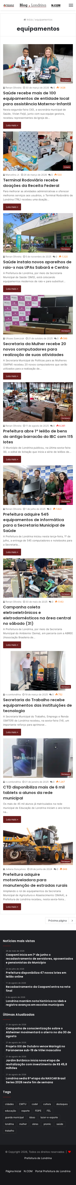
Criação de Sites (38, 1178)
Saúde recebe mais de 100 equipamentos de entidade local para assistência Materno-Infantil (37, 98)
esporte (25, 1110)
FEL (49, 1110)
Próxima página (57, 920)
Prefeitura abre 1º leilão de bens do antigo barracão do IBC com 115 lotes (38, 436)
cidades (9, 1104)
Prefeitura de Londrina (38, 1158)
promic (47, 1123)
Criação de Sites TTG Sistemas (38, 1164)
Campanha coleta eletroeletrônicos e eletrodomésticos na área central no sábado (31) (37, 615)
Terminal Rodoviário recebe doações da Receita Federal (31, 182)
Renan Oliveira (13, 87)
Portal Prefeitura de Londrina (52, 1171)
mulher (23, 1123)
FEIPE (38, 1110)
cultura (47, 1104)
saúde (60, 1123)
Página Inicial (13, 1171)
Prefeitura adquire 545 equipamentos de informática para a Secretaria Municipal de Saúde (34, 522)
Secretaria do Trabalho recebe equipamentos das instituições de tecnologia (37, 705)
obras (35, 1123)
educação (10, 1110)
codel (35, 1104)
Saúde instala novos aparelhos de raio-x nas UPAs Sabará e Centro (37, 264)
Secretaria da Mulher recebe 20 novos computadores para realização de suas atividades (34, 349)
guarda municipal (14, 1117)
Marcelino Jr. (12, 174)
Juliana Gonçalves (15, 869)
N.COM (28, 1171)
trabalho (9, 1130)
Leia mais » (12, 125)
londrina (9, 1123)
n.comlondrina (13, 694)
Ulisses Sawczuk (14, 338)
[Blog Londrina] (32, 5)
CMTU (22, 1104)
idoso (32, 1117)
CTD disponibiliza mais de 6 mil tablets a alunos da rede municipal (34, 792)
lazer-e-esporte (49, 1117)
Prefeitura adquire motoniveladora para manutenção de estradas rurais (35, 880)
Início (29, 19)
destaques (62, 1104)
